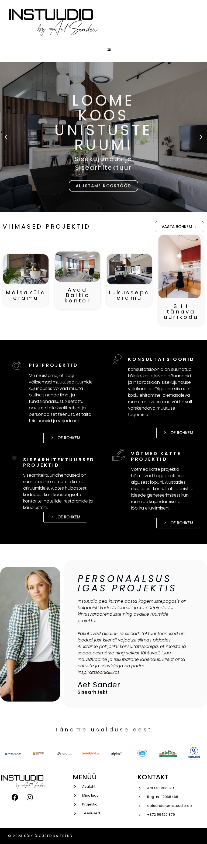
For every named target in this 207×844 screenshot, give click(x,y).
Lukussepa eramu (129, 295)
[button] (98, 208)
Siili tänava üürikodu (181, 311)
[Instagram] (29, 797)
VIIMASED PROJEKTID (46, 226)
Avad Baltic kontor (77, 295)
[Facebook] (15, 797)
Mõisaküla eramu (26, 295)
